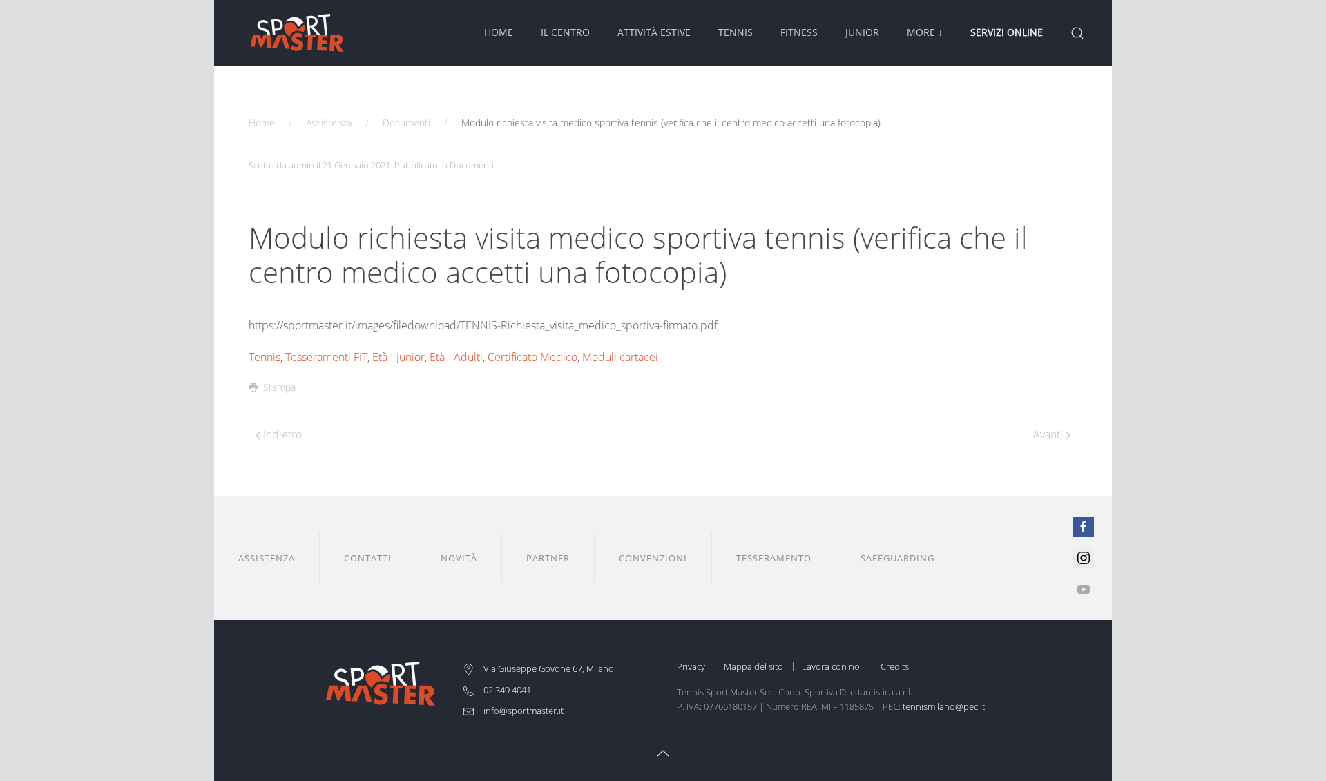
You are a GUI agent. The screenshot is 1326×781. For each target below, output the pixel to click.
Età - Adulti (456, 357)
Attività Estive (654, 32)
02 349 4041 (506, 690)
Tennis (735, 32)
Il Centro (565, 32)
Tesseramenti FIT (326, 357)
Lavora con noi (832, 666)
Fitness (799, 32)
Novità (459, 558)
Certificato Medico (532, 357)
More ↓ (925, 32)
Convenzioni (653, 558)
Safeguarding (897, 558)
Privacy (691, 666)
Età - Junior (398, 357)
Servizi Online (1006, 32)
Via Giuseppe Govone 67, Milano (547, 668)
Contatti (368, 558)
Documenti (406, 122)
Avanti (1049, 434)
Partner (548, 558)
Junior (862, 32)
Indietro (281, 434)
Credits (895, 666)
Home (498, 32)
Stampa (279, 387)
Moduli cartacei (620, 357)
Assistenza (329, 122)
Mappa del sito (753, 666)
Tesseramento (773, 558)
